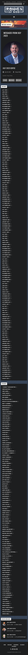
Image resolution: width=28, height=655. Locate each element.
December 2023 (6, 151)
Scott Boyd (5, 582)
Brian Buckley (6, 407)
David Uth (5, 440)
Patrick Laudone (6, 545)
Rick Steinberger (6, 566)
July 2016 (4, 331)
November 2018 (6, 275)
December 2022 (6, 176)
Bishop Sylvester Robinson (9, 401)
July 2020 (4, 234)
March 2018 (5, 292)
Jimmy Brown (5, 490)
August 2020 (5, 232)
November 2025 (6, 106)
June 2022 (4, 186)
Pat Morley (5, 539)
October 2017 (5, 300)
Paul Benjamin (6, 547)
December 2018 (6, 273)
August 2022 (5, 182)
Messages (10, 644)
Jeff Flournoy (6, 477)
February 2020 (6, 244)
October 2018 (5, 277)
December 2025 (6, 104)
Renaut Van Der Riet (7, 562)
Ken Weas (4, 508)
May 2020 (4, 238)
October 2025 (5, 108)
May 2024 (4, 141)
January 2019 (5, 271)
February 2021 (6, 219)
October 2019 (5, 252)
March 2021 (5, 217)
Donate (24, 1)
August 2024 (5, 135)
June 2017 (4, 308)
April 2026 (4, 96)
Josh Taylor (5, 504)
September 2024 (6, 133)
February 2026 (6, 100)
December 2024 (6, 129)
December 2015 (6, 345)
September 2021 (6, 205)
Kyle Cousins (5, 523)
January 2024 (5, 149)
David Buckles (6, 430)
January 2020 (5, 246)
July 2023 (4, 162)
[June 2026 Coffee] (4, 631)
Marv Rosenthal (6, 531)
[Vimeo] (16, 649)
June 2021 (4, 211)
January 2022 (5, 197)
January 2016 (5, 343)
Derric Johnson (6, 442)
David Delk (5, 432)
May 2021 (4, 213)
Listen (19, 80)
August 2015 (5, 353)
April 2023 (4, 168)
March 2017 (5, 314)
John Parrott (6, 500)
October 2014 (5, 374)
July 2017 (4, 306)
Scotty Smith (6, 587)
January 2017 (5, 318)
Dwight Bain (5, 455)
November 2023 (6, 153)
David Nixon (5, 436)
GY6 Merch (19, 1)
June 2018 (4, 285)
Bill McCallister (6, 399)
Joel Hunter (5, 494)
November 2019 (6, 250)
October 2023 (5, 156)
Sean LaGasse (6, 589)
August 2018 (5, 281)
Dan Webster (5, 426)
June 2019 (4, 261)
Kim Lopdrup (5, 519)
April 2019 (4, 265)
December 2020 (6, 224)
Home (3, 1)
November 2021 (6, 201)
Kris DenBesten (6, 521)
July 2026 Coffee (11, 622)
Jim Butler (5, 484)
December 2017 (6, 296)
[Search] (23, 4)
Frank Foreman (6, 463)
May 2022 (4, 188)
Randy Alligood (6, 556)
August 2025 (5, 112)
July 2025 (4, 114)
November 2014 (6, 372)
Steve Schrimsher (7, 595)
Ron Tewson (5, 572)
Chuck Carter (6, 420)
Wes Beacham (5, 609)
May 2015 (4, 360)
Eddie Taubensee (6, 457)
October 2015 (5, 349)
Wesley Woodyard (7, 611)
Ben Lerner (5, 397)
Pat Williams (5, 541)
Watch (12, 80)
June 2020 (4, 236)
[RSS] (11, 649)
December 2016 (6, 320)
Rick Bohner (5, 564)
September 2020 (6, 230)
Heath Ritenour (6, 471)
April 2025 (4, 120)
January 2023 (5, 174)
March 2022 (5, 193)
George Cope (5, 465)
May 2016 (4, 335)
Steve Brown (5, 591)
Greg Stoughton (7, 469)
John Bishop (5, 496)
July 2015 (4, 355)
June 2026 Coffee (11, 628)
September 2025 (6, 110)
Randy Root (5, 558)
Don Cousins (5, 444)
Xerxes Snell (5, 613)
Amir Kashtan (6, 389)
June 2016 (4, 333)
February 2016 (6, 341)
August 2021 (5, 207)
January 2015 (5, 368)
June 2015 (4, 357)
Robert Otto (5, 568)
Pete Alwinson (6, 550)
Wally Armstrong (7, 607)
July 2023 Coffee (9, 68)
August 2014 (5, 378)
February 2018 (6, 294)
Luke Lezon (5, 527)
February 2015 (6, 366)
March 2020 (5, 242)
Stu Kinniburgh (6, 597)
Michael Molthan (7, 533)
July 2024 (4, 137)
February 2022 (6, 195)
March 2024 (5, 145)
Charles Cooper (6, 413)
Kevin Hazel (5, 517)
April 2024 (4, 143)
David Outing (5, 438)
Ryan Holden (5, 578)
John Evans (5, 498)
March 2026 (5, 98)
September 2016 (6, 327)
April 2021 (4, 215)
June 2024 (4, 139)
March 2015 (5, 364)
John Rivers (5, 502)
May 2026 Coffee (11, 634)
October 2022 (5, 180)
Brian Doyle (5, 409)
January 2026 (5, 102)
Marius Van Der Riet (7, 529)
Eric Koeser (5, 461)
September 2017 (6, 302)
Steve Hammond (6, 593)
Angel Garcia (5, 393)
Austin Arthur (6, 395)
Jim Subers (5, 488)
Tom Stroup (5, 601)
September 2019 (6, 254)
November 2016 (6, 322)
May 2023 (4, 166)
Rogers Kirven (6, 570)
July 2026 (4, 90)
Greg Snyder (5, 467)
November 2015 (6, 347)
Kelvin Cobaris (6, 506)
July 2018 (4, 283)
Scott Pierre (5, 585)
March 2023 (5, 170)
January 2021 (5, 221)
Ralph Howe (5, 554)
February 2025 (6, 125)
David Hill (5, 434)
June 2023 (4, 164)
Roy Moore (5, 576)
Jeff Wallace (5, 479)
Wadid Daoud (5, 605)
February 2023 (6, 172)
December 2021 (6, 199)
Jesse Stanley (6, 482)
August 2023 (5, 160)
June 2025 (4, 116)
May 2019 (4, 263)
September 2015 (6, 351)
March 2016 (5, 339)
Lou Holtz (5, 525)
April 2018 (4, 289)
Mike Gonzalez (6, 535)
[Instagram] (14, 649)
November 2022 (6, 178)
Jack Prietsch (6, 475)
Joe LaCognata (6, 492)
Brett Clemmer (6, 403)
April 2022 (4, 191)
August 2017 (5, 304)
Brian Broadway (6, 405)
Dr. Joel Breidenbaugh (8, 451)
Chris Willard (6, 418)
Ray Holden (5, 560)
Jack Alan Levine (6, 473)
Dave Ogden (5, 428)
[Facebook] (13, 649)
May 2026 (4, 94)
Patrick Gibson (6, 543)
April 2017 (4, 312)
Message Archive (6, 25)
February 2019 (6, 269)
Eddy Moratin (6, 459)
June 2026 (4, 92)
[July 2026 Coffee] (4, 625)
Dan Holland (5, 424)
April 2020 (4, 240)
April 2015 (4, 362)
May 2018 (4, 287)
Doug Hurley (18, 72)
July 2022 (4, 184)
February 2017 (6, 316)
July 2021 (4, 209)
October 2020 (5, 228)
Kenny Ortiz (5, 512)
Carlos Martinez (7, 411)
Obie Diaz (4, 537)
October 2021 (5, 203)
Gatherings (8, 1)
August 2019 (5, 256)
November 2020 (6, 226)
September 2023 (6, 158)
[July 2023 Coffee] (14, 63)
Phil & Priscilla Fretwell (9, 552)
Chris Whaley (6, 416)
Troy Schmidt (6, 603)
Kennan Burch (6, 510)
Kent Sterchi (5, 514)
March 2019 (5, 267)
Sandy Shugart (6, 580)
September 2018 (6, 279)
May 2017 (4, 310)
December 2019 (6, 248)
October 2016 (5, 325)
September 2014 (6, 376)
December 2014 (6, 370)
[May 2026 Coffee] (4, 637)
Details (5, 80)
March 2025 (5, 123)
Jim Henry (4, 486)
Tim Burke (4, 599)
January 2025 (5, 127)
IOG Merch (14, 1)
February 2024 (6, 147)
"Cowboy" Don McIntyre (8, 387)
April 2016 (4, 337)
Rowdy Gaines (6, 574)
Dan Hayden (5, 422)
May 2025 (4, 118)
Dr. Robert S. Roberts (8, 453)
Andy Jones (5, 391)
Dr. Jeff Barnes (6, 449)
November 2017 (6, 298)
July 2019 (4, 259)
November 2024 (6, 131)
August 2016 (5, 329)
